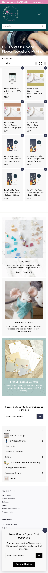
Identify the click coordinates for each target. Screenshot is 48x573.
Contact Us (6, 495)
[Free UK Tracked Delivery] (24, 359)
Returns (5, 505)
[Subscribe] (39, 555)
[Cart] (39, 14)
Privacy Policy (8, 512)
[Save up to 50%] (24, 300)
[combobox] (24, 26)
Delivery (5, 502)
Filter (8, 63)
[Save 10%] (24, 239)
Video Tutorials (8, 499)
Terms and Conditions (11, 508)
